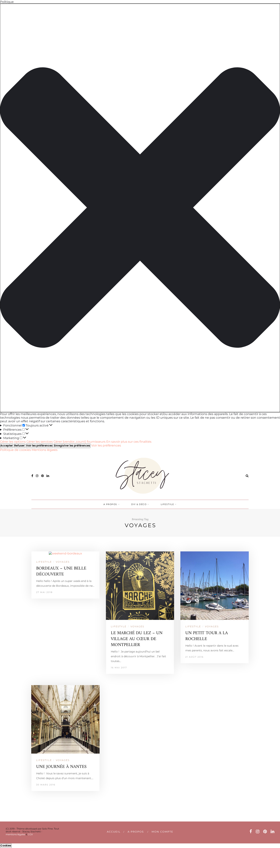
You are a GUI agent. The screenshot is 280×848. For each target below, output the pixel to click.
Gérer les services (39, 441)
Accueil (114, 831)
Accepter (6, 445)
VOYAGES (63, 561)
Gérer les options (13, 441)
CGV (30, 834)
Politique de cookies (16, 450)
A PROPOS (110, 504)
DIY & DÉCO (138, 504)
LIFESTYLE (167, 504)
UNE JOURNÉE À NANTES (61, 767)
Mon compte (162, 831)
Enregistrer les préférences (72, 445)
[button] (140, 208)
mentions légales (15, 834)
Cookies (5, 845)
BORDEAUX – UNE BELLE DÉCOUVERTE (61, 571)
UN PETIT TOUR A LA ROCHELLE (206, 636)
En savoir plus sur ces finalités (128, 441)
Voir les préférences (39, 445)
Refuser (19, 445)
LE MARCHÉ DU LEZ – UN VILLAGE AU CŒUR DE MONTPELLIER (136, 639)
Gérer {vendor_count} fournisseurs (80, 441)
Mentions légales (45, 450)
